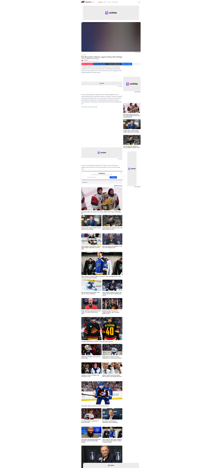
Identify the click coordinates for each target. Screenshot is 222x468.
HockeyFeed (86, 60)
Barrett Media (138, 52)
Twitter (86, 182)
